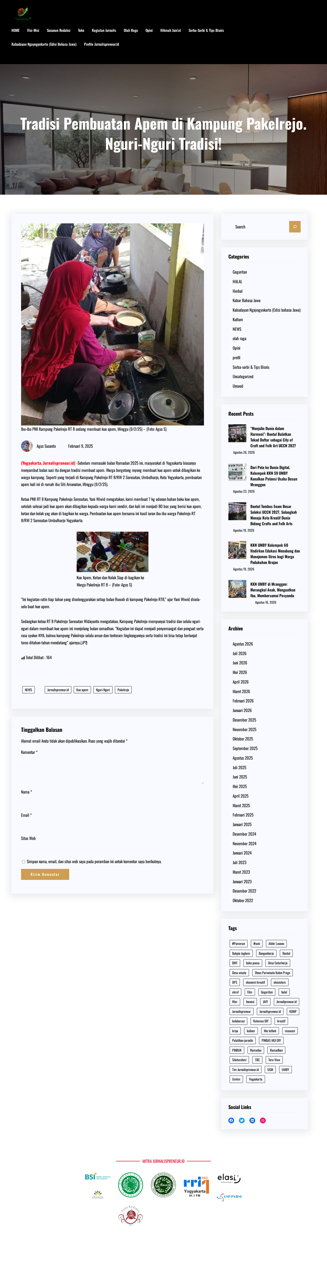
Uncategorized (243, 376)
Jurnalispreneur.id (58, 689)
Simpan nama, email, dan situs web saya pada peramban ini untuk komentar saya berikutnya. (94, 861)
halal (284, 991)
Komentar (29, 752)
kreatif (281, 1020)
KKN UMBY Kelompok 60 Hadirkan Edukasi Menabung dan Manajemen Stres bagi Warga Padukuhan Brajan (275, 553)
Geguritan (240, 272)
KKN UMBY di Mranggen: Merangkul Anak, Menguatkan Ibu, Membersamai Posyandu (272, 589)
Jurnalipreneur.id (286, 1001)
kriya (235, 1030)
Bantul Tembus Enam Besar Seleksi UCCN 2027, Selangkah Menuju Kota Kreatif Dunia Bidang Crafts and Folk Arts (273, 514)
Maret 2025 (241, 805)
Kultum (238, 319)
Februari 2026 (243, 701)
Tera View (274, 1059)
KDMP (293, 1011)
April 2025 (240, 796)
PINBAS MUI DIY (271, 1040)
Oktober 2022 (243, 900)
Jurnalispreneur (241, 1011)
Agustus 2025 (243, 758)
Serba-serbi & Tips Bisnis (251, 367)
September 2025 (245, 748)
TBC (257, 1059)
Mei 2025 (240, 786)
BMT (234, 962)
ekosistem (280, 982)
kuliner (251, 1030)
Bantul (286, 953)
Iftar (234, 1001)
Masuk (21, 58)
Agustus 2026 (243, 644)
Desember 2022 (244, 891)
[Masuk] (295, 44)
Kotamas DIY (261, 1020)
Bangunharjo (266, 953)
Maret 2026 (241, 691)
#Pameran (238, 943)
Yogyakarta (255, 1078)
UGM (270, 1069)
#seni (257, 943)
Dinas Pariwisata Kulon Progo (272, 972)
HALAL (237, 281)
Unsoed (238, 386)
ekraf (235, 991)
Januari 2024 (242, 853)
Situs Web (28, 838)
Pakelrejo (123, 689)
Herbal (237, 291)
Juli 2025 (239, 767)
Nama (26, 792)
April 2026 (241, 682)
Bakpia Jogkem (241, 953)
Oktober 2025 (243, 739)
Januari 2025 (242, 824)
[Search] (295, 226)
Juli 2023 (239, 862)
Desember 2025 (244, 720)
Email (26, 815)
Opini (236, 348)
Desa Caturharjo (278, 962)
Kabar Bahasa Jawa (246, 300)
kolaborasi (238, 1020)
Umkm (236, 1078)
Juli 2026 (240, 653)
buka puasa (252, 962)
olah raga (239, 338)
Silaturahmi (239, 1059)
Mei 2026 (240, 672)
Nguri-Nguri (103, 689)
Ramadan (255, 1050)
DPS (234, 982)
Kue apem (82, 689)
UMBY (285, 1069)
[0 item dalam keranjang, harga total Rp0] (310, 44)
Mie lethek (270, 1030)
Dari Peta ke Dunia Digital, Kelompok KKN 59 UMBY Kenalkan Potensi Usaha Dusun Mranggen (273, 475)
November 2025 (244, 729)
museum (290, 1030)
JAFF (265, 1001)
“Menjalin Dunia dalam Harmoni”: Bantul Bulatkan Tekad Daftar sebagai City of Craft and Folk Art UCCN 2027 (273, 436)
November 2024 (244, 843)
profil (236, 357)
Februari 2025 (243, 815)
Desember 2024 (244, 834)
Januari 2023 (242, 881)
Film (249, 991)
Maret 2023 (241, 872)
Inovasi (250, 1001)
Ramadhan (276, 1050)
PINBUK (237, 1050)
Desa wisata (239, 972)
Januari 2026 (242, 710)
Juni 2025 (240, 777)
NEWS (28, 689)
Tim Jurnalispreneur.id (245, 1069)
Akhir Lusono (276, 943)
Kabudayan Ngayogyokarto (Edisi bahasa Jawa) (266, 310)
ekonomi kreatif (255, 982)
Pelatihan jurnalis (242, 1040)
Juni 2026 (240, 663)
